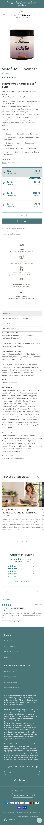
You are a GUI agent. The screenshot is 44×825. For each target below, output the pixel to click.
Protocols (7, 657)
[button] (4, 13)
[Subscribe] (37, 772)
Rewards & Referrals (11, 688)
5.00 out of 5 (28, 559)
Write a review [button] (22, 582)
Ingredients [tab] (8, 313)
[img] (7, 605)
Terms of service (22, 816)
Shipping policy (34, 816)
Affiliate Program (10, 671)
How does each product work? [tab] (15, 318)
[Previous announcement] (4, 4)
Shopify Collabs (10, 677)
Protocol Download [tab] (10, 328)
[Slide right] (26, 541)
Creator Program (10, 682)
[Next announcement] (40, 4)
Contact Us (8, 641)
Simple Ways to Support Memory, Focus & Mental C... (20, 511)
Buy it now (22, 221)
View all (39, 477)
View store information (12, 234)
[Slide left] (17, 541)
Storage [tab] (6, 323)
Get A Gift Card (10, 646)
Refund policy (37, 812)
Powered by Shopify (25, 812)
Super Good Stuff (13, 812)
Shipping (4, 162)
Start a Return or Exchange (14, 652)
